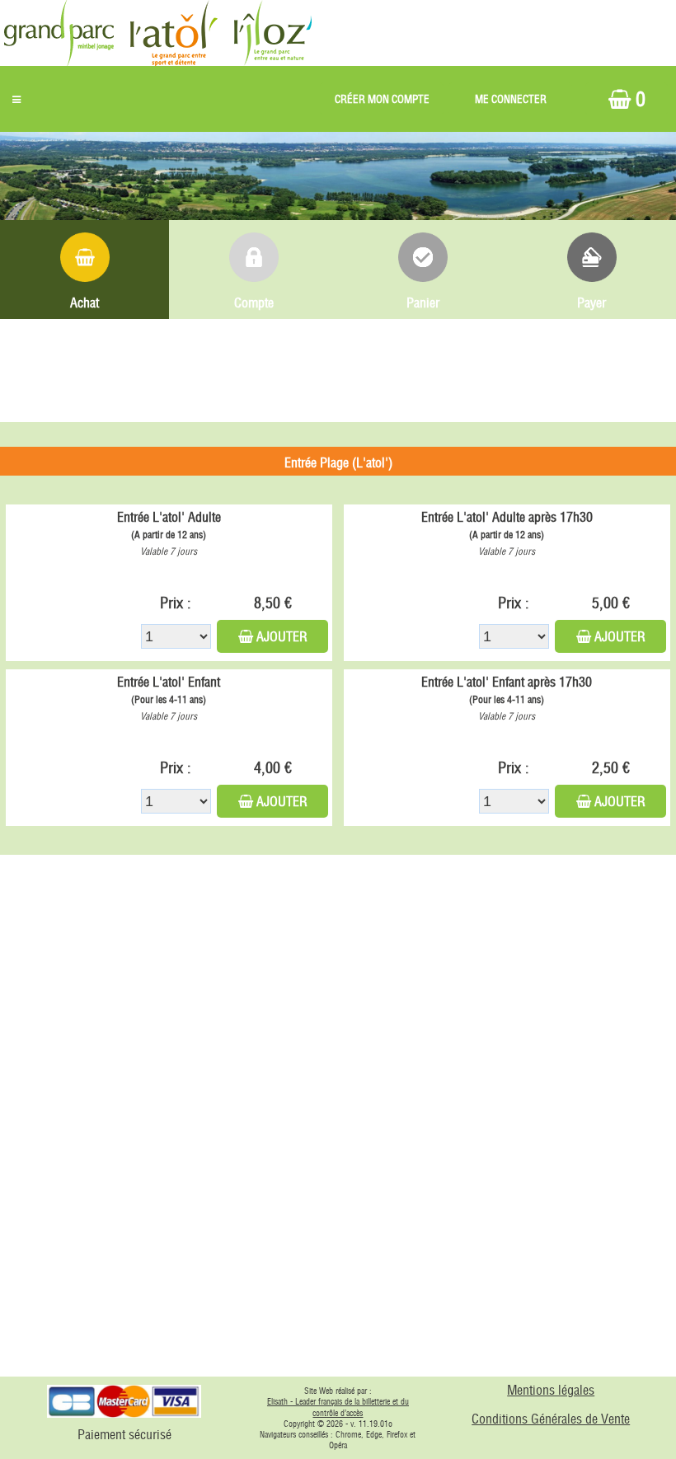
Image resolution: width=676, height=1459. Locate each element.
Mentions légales (550, 1390)
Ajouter (281, 636)
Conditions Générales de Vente (551, 1418)
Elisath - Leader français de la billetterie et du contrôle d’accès (338, 1407)
